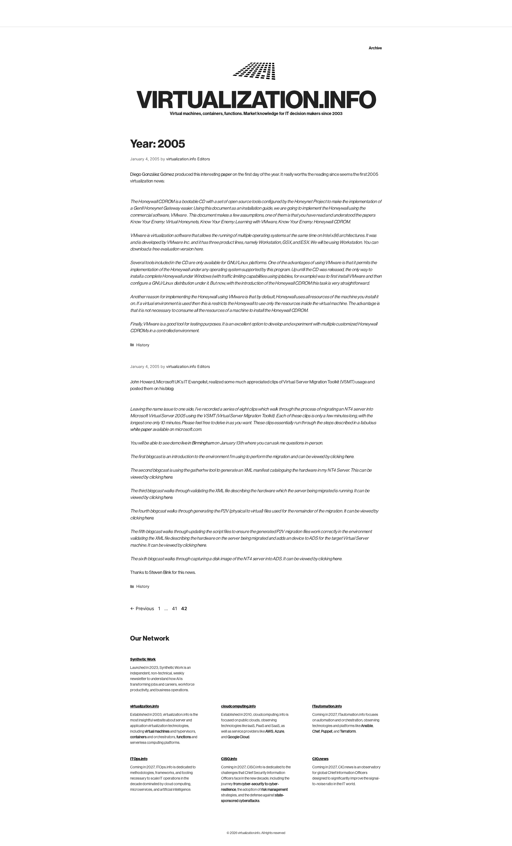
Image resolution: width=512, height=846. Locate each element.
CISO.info (229, 759)
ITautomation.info (327, 706)
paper (226, 174)
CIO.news (320, 759)
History (142, 345)
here (349, 456)
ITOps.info (138, 759)
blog (169, 388)
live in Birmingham (197, 443)
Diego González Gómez (152, 174)
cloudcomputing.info (238, 706)
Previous (142, 608)
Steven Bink (160, 572)
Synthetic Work (143, 659)
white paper (141, 429)
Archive (375, 48)
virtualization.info (256, 100)
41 (175, 608)
